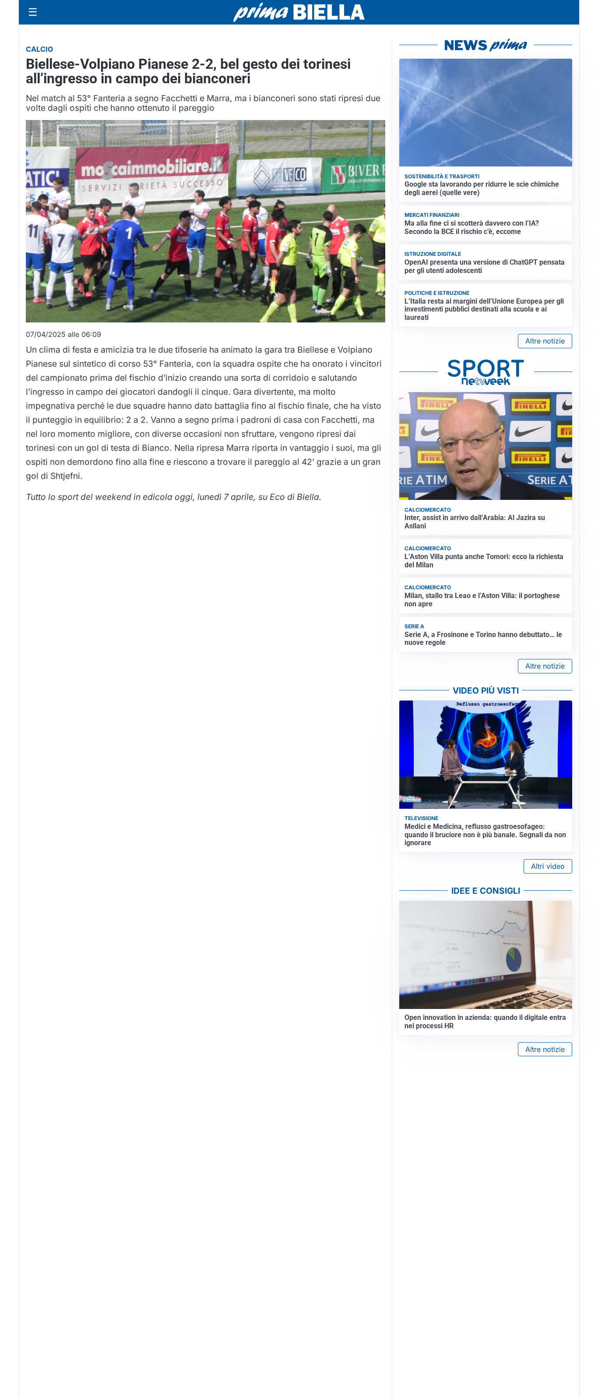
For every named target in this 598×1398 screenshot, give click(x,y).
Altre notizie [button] (545, 340)
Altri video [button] (548, 866)
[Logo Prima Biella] (299, 12)
